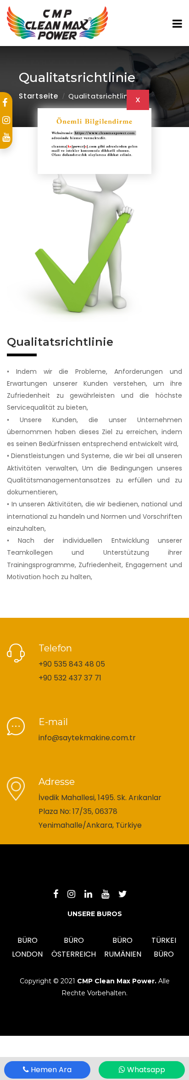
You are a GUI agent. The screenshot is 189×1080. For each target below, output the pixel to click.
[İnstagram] (75, 894)
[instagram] (6, 120)
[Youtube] (109, 894)
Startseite (38, 96)
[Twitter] (127, 894)
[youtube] (6, 137)
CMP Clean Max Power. (116, 981)
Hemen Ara (50, 1069)
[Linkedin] (92, 894)
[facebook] (4, 102)
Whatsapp (145, 1069)
